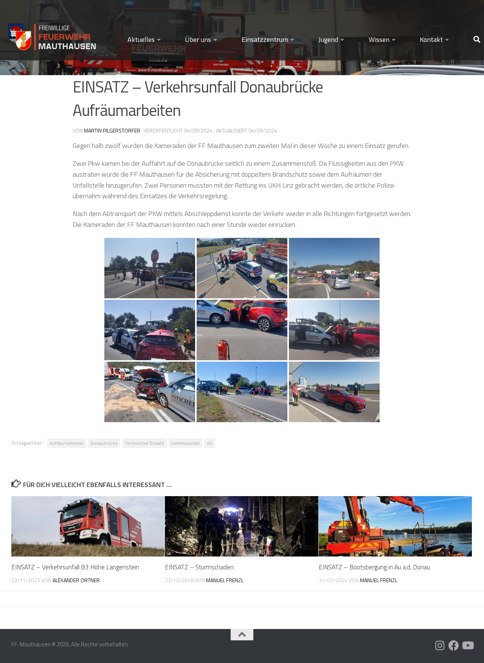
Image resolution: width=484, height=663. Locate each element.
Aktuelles (141, 39)
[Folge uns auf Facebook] (453, 645)
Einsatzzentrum (265, 39)
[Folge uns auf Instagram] (440, 645)
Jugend (328, 39)
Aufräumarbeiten (67, 443)
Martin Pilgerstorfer (112, 130)
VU (210, 443)
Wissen (379, 39)
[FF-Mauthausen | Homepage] (53, 33)
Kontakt (431, 39)
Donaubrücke (104, 443)
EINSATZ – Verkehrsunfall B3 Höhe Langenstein (75, 567)
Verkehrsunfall (185, 443)
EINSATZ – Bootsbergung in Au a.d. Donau (374, 567)
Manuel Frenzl (225, 580)
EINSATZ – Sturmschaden (199, 567)
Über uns (198, 39)
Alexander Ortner (76, 580)
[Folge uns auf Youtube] (467, 645)
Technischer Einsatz (144, 443)
